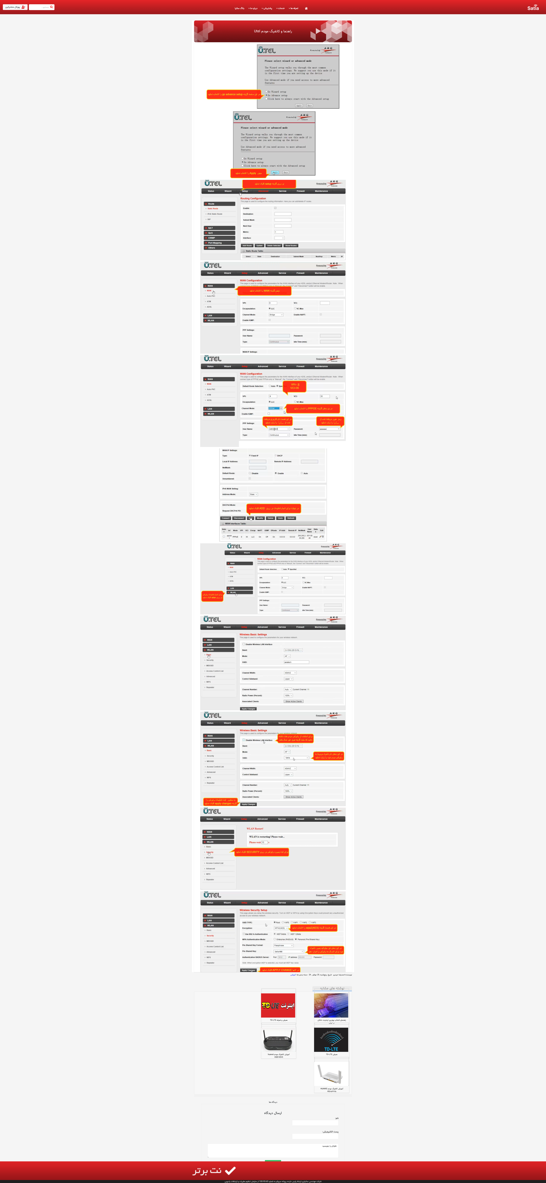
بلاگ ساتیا (239, 8)
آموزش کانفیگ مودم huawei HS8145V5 (278, 1056)
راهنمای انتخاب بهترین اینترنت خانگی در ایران (332, 1021)
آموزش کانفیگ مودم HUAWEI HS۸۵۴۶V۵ (331, 1090)
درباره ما (254, 8)
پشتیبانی (267, 8)
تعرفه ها (294, 8)
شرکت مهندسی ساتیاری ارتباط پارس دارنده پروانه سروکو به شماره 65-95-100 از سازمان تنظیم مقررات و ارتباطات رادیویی (273, 1181)
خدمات (281, 8)
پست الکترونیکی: (330, 1131)
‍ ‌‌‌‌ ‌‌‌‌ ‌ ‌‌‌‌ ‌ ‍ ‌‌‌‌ (303, 8)
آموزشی (293, 975)
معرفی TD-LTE (331, 1054)
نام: (337, 1118)
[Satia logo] (533, 7)
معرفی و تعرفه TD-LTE (279, 1020)
